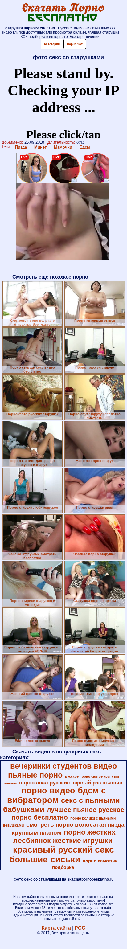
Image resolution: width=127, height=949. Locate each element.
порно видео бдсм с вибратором (56, 795)
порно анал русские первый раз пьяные (70, 782)
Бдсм (85, 147)
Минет (40, 147)
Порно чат (75, 44)
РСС (80, 928)
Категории (52, 44)
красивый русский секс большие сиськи (62, 854)
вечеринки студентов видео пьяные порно (62, 770)
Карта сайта (56, 928)
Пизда (21, 147)
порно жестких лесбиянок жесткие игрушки (64, 836)
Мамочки (63, 147)
